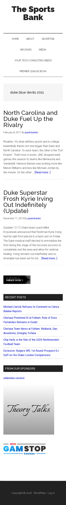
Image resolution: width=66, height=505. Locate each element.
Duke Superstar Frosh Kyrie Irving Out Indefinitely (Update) (28, 201)
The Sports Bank (33, 13)
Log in (51, 493)
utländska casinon (14, 378)
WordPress (40, 493)
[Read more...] (42, 172)
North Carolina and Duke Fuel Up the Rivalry (30, 118)
